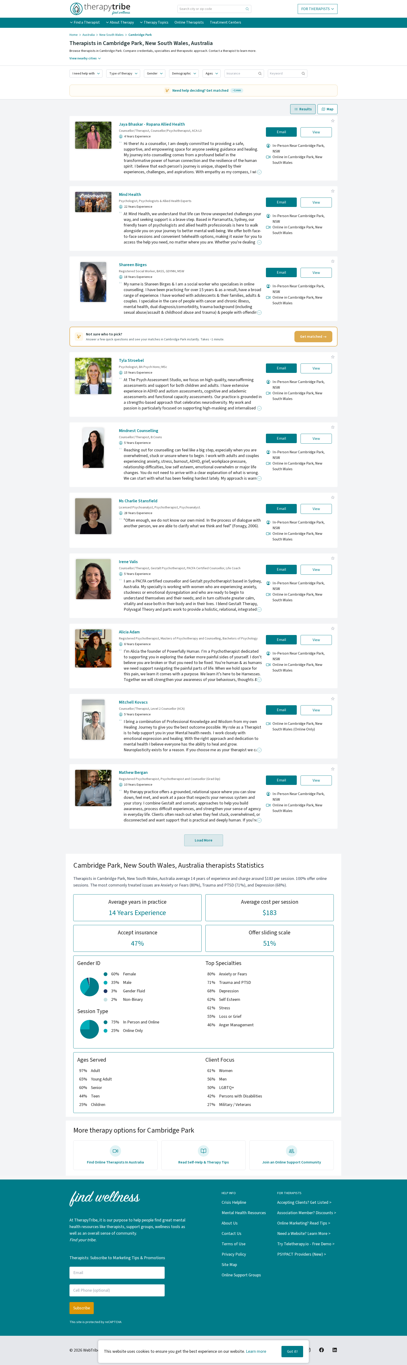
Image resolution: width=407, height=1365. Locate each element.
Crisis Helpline (234, 1202)
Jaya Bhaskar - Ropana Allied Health (152, 124)
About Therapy (122, 22)
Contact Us (231, 1234)
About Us (230, 1223)
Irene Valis (128, 562)
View (316, 132)
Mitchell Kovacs (133, 702)
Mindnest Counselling (138, 431)
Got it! (292, 1351)
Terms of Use (233, 1244)
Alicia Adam (129, 632)
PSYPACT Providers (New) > (301, 1254)
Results (305, 109)
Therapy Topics (156, 22)
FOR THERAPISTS (315, 9)
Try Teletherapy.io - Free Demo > (305, 1244)
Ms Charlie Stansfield (138, 501)
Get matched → (313, 336)
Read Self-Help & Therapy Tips (203, 1162)
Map (330, 109)
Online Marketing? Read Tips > (303, 1223)
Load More (203, 840)
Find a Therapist (87, 22)
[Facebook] (321, 1350)
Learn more (256, 1351)
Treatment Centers (225, 22)
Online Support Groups (241, 1275)
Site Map (229, 1265)
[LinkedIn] (335, 1350)
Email (281, 132)
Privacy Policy (234, 1254)
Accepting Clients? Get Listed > (304, 1202)
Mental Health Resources (244, 1213)
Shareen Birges (133, 265)
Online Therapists (189, 22)
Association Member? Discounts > (306, 1213)
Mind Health (130, 195)
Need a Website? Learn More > (303, 1234)
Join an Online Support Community (291, 1162)
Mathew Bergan (133, 772)
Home (73, 35)
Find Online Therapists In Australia (115, 1162)
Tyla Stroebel (131, 360)
